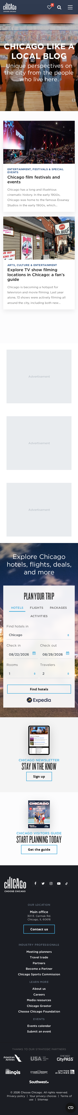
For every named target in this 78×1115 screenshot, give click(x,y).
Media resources (39, 1000)
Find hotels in (17, 626)
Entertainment (19, 169)
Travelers (47, 665)
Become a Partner (39, 968)
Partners (39, 963)
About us (39, 988)
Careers (39, 994)
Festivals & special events (35, 171)
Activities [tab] (39, 616)
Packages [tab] (58, 607)
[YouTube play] (58, 883)
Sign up (39, 776)
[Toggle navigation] (70, 7)
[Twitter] (43, 883)
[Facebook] (35, 883)
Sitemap (42, 1099)
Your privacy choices (42, 1096)
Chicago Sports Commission (39, 974)
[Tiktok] (66, 883)
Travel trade (39, 957)
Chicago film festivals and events (33, 180)
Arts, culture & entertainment (32, 265)
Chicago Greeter (39, 1006)
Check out (48, 645)
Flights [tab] (36, 607)
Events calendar (39, 1026)
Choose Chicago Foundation (39, 1011)
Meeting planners (39, 951)
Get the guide (39, 849)
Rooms (12, 665)
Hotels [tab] (17, 607)
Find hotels (39, 689)
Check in (13, 645)
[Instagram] (51, 883)
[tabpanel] (39, 664)
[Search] (59, 7)
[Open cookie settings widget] (70, 1108)
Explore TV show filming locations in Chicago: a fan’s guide (36, 274)
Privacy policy (16, 1096)
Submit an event (39, 1031)
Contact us (39, 929)
